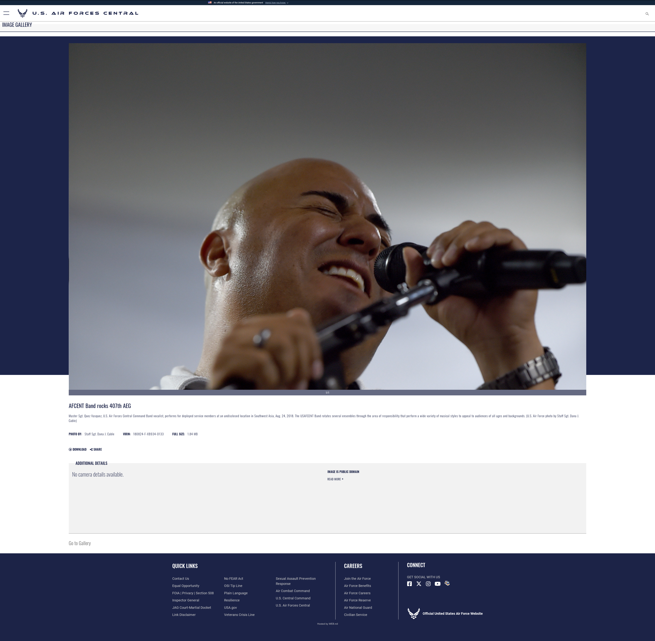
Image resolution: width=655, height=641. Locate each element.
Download (79, 449)
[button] (277, 2)
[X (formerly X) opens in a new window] (418, 583)
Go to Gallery (80, 543)
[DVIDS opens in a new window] (447, 583)
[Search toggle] (647, 13)
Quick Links (185, 566)
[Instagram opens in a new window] (428, 583)
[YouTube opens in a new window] (437, 583)
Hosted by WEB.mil (327, 623)
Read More (335, 479)
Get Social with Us (423, 577)
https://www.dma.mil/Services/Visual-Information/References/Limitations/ (436, 491)
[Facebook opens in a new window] (409, 583)
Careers (353, 566)
